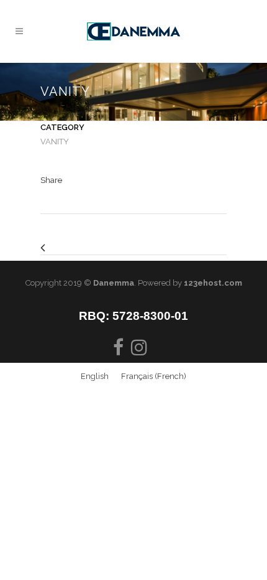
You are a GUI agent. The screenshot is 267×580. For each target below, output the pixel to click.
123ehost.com (213, 283)
